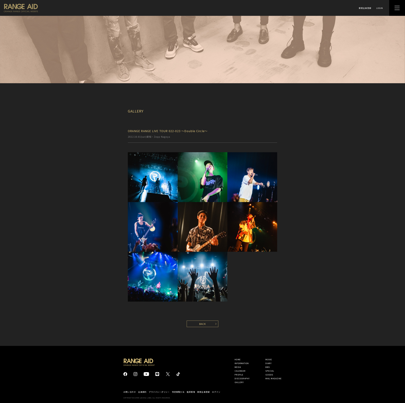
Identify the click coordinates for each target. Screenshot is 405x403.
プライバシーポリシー (159, 392)
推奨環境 (191, 392)
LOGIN (379, 8)
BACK (202, 323)
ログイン (216, 392)
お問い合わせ (129, 392)
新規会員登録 (365, 8)
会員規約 (142, 392)
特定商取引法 (178, 392)
